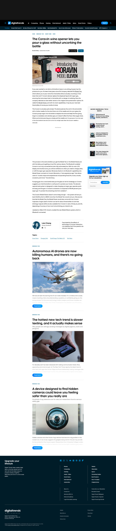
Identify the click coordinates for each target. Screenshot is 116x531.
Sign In (104, 23)
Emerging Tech (44, 238)
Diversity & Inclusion (64, 516)
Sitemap (89, 516)
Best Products (95, 477)
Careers (61, 510)
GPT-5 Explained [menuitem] (103, 28)
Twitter (67, 460)
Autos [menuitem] (74, 23)
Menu (5, 23)
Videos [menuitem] (89, 23)
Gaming (66, 472)
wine (61, 89)
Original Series (95, 482)
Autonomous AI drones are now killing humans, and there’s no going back (102, 117)
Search (110, 23)
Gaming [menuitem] (48, 23)
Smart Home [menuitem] (81, 23)
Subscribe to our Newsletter (98, 489)
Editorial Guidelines (68, 496)
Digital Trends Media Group (13, 525)
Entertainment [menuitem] (56, 23)
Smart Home (35, 238)
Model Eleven (43, 103)
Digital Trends (13, 25)
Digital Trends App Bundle (98, 499)
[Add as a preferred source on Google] (72, 50)
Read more (37, 306)
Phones (66, 466)
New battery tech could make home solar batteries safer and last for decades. (102, 144)
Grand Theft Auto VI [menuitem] (16, 28)
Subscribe (105, 182)
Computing (67, 469)
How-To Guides (95, 479)
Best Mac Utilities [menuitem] (42, 28)
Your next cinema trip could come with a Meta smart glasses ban (102, 154)
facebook (42, 227)
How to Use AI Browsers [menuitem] (65, 28)
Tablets (93, 466)
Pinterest (76, 460)
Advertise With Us (68, 494)
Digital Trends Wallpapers (98, 494)
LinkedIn (79, 460)
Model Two (78, 91)
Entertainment (67, 479)
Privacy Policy (93, 186)
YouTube (70, 460)
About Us (66, 489)
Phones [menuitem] (42, 23)
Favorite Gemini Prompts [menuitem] (91, 28)
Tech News (69, 238)
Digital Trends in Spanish (97, 496)
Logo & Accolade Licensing (70, 499)
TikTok (73, 460)
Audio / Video (67, 474)
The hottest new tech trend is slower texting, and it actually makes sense (102, 126)
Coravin (73, 89)
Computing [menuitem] (34, 23)
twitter (45, 227)
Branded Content (96, 491)
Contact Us (66, 491)
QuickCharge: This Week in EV (57, 238)
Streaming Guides (96, 474)
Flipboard (83, 460)
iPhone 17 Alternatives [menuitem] (77, 28)
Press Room (90, 513)
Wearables (94, 469)
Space (93, 472)
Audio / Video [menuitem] (67, 23)
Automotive (67, 482)
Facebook (61, 460)
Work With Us (63, 513)
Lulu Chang (36, 50)
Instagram (64, 460)
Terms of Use (62, 518)
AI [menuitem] (28, 23)
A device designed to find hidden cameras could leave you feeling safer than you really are (102, 136)
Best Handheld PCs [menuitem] (52, 28)
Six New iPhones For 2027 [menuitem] (29, 28)
